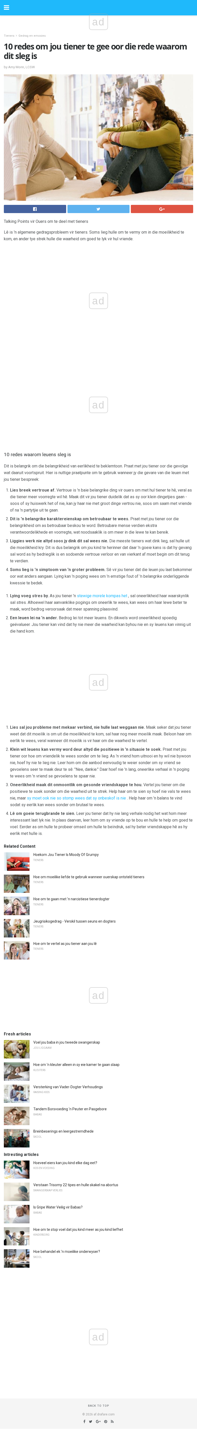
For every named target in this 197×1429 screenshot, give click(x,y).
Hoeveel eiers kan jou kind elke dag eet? (65, 1163)
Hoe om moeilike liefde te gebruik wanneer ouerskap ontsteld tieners (88, 877)
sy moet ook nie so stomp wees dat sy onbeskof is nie (76, 798)
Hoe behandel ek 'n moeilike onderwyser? (66, 1252)
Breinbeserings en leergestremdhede (63, 1131)
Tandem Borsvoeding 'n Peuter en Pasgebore (70, 1109)
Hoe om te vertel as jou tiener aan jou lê (65, 944)
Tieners (9, 35)
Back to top (98, 1405)
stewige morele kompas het (102, 595)
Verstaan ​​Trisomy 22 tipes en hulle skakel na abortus (75, 1185)
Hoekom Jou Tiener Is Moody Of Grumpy (66, 855)
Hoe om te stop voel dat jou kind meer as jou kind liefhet (78, 1229)
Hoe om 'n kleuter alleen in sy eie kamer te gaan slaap (76, 1065)
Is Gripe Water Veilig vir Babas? (58, 1207)
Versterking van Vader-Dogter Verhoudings (68, 1087)
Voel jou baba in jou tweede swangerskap (66, 1042)
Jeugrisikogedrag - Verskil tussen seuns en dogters (74, 921)
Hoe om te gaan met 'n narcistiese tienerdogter (71, 899)
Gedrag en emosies (32, 35)
